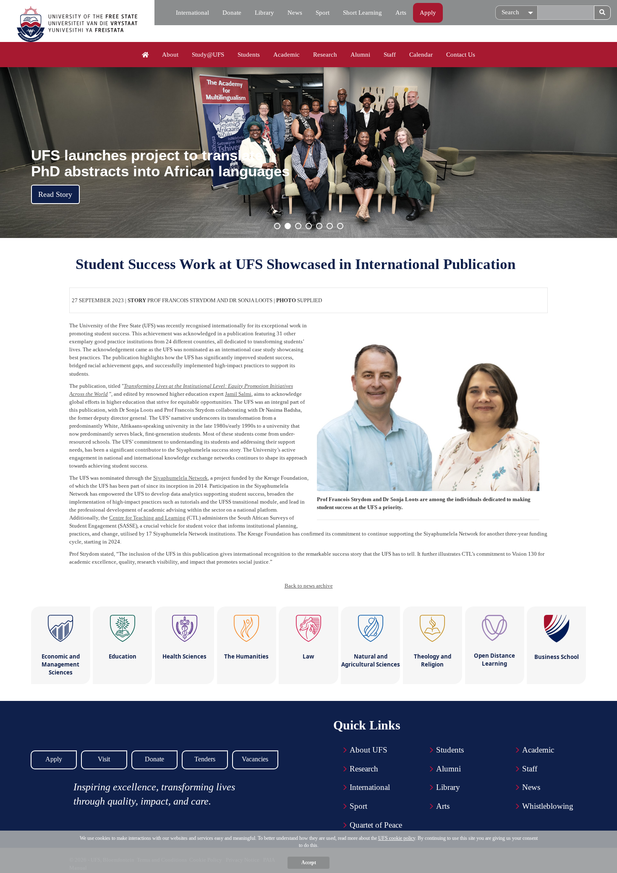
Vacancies (255, 759)
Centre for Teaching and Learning (147, 518)
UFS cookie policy (396, 838)
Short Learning (362, 12)
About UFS (368, 749)
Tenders (204, 759)
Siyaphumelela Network (180, 478)
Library (264, 12)
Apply (428, 12)
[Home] (145, 55)
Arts (400, 12)
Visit (104, 759)
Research (325, 54)
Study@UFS (208, 54)
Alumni (360, 54)
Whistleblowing (547, 806)
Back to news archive (309, 586)
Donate (231, 12)
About (170, 54)
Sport (322, 12)
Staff (390, 54)
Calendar (421, 54)
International (192, 12)
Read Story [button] (55, 194)
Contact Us (460, 54)
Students (249, 54)
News (295, 12)
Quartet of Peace (376, 825)
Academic (286, 54)
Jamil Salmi (238, 394)
